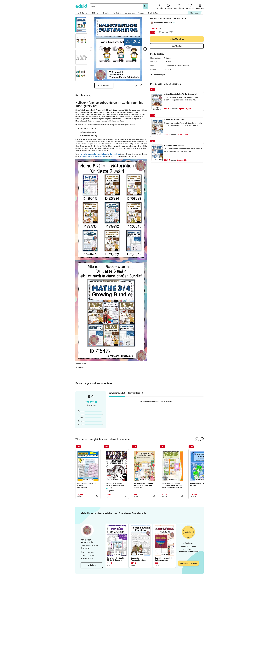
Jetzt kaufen (177, 46)
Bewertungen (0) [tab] (117, 393)
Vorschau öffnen (104, 85)
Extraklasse (138, 488)
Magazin (141, 13)
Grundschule (81, 13)
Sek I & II (93, 13)
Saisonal (105, 13)
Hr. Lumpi (193, 485)
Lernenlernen (82, 488)
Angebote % (117, 13)
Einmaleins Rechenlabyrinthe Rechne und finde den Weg (139, 559)
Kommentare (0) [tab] (135, 393)
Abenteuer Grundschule (163, 23)
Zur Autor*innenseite (188, 563)
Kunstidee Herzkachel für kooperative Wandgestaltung (163, 559)
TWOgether (110, 491)
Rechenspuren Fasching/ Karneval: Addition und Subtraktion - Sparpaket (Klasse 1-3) (143, 484)
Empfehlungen (129, 13)
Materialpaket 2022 (198, 483)
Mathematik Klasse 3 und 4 (174, 120)
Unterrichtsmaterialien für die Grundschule (180, 94)
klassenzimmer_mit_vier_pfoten (173, 488)
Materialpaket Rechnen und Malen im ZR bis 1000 (172, 484)
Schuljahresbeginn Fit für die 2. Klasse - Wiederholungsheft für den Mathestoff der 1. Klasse (116, 559)
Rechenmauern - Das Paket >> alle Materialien (115, 484)
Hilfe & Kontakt (153, 13)
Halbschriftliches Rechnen (174, 145)
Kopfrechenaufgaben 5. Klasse (86, 484)
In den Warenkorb (177, 39)
